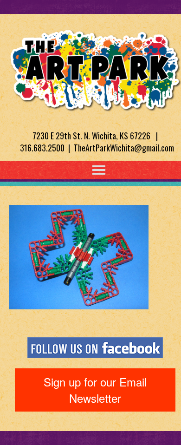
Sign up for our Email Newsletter (95, 389)
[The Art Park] (95, 68)
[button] (79, 170)
